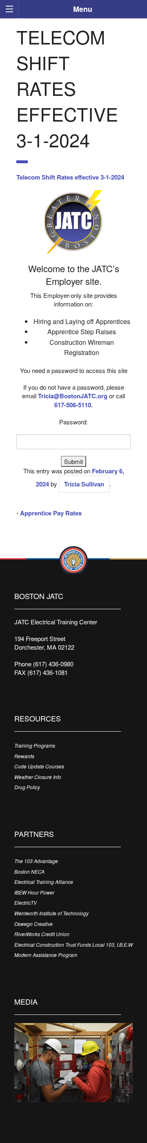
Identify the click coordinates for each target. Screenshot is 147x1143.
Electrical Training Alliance (43, 881)
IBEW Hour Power (34, 892)
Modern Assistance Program (45, 954)
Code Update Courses (39, 766)
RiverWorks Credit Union (41, 933)
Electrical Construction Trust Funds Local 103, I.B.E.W (73, 944)
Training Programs (34, 745)
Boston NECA (29, 871)
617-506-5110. (73, 404)
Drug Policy (27, 786)
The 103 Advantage (36, 860)
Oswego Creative (33, 923)
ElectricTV (25, 902)
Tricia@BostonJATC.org (72, 395)
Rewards (24, 755)
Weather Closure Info (37, 776)
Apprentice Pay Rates (51, 512)
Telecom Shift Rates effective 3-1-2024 (70, 177)
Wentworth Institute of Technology (51, 913)
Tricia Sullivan (84, 483)
